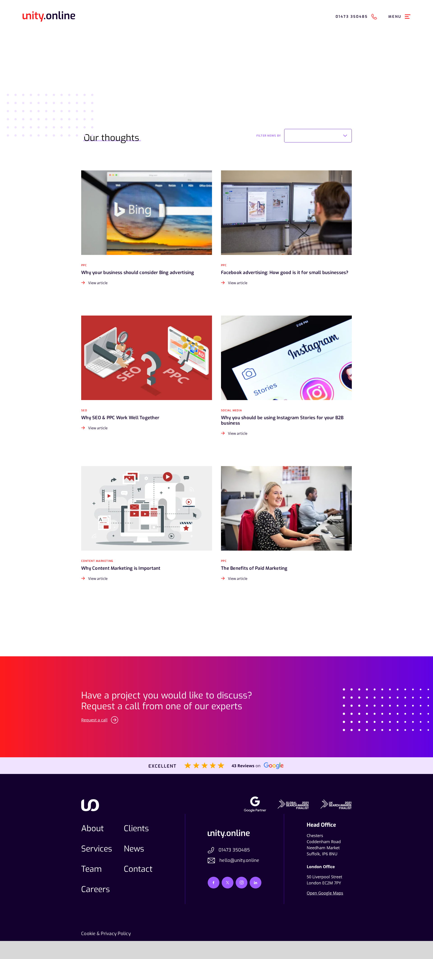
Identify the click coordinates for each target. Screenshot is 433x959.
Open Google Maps (325, 893)
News (134, 848)
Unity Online (49, 16)
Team (91, 869)
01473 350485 (234, 850)
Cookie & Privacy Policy (106, 933)
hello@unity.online (239, 860)
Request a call (94, 720)
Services (96, 848)
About (92, 828)
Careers (95, 889)
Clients (136, 828)
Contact (138, 869)
